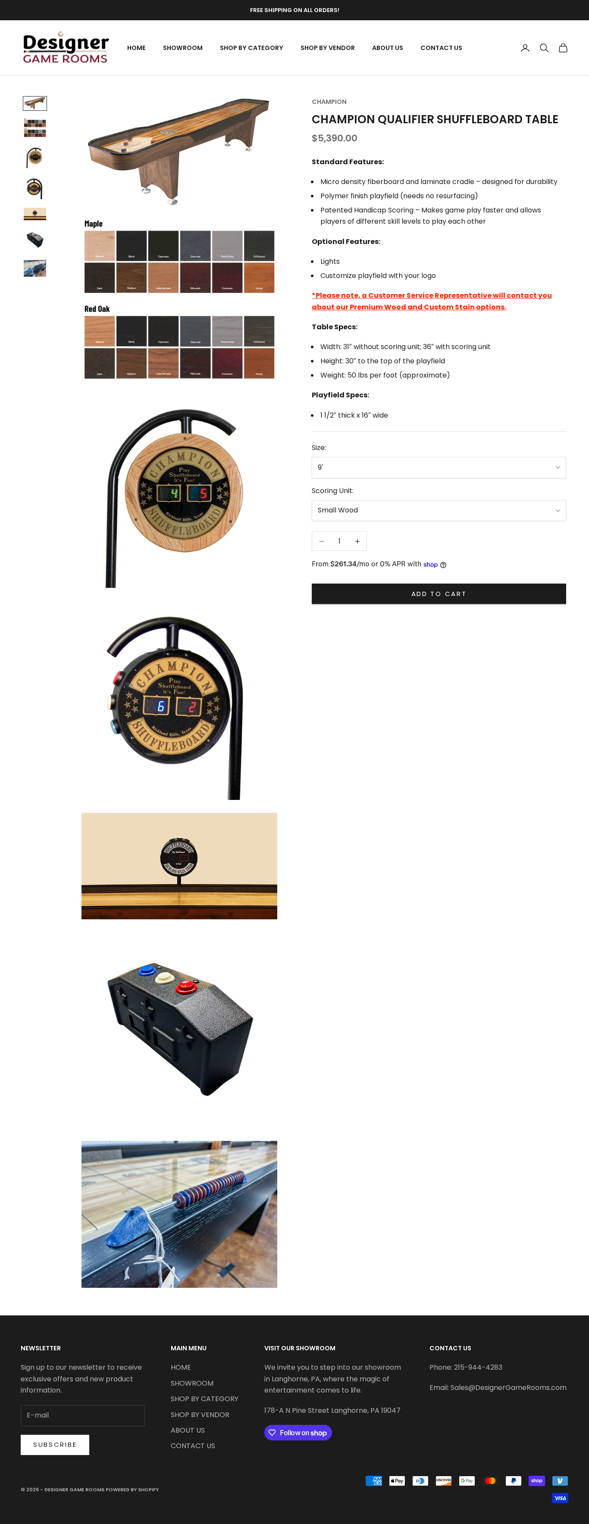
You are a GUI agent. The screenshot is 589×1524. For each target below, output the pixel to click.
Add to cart (439, 593)
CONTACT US (441, 48)
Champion (329, 101)
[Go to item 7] (35, 268)
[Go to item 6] (35, 240)
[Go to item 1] (35, 103)
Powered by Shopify (132, 1489)
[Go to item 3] (35, 157)
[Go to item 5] (35, 214)
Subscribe (55, 1444)
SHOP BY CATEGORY (251, 48)
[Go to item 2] (35, 128)
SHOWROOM (183, 48)
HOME (136, 48)
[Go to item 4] (35, 188)
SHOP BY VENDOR (328, 48)
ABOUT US (387, 48)
